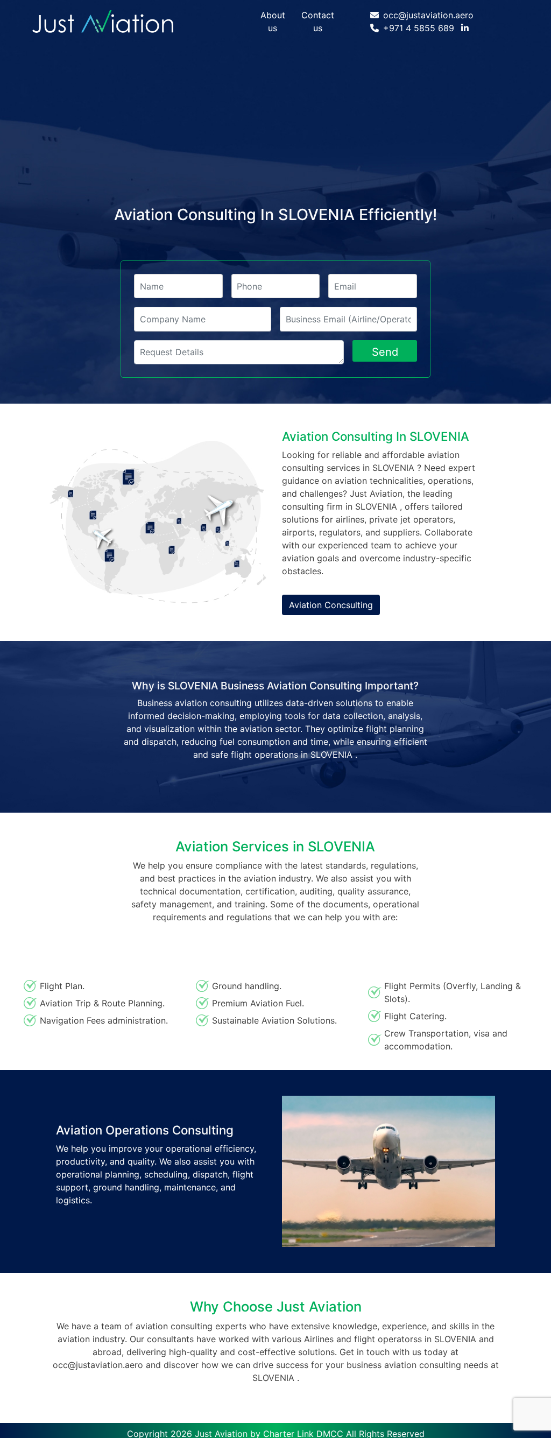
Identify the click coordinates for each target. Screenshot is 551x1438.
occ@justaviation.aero (428, 15)
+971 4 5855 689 (418, 28)
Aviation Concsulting (331, 605)
